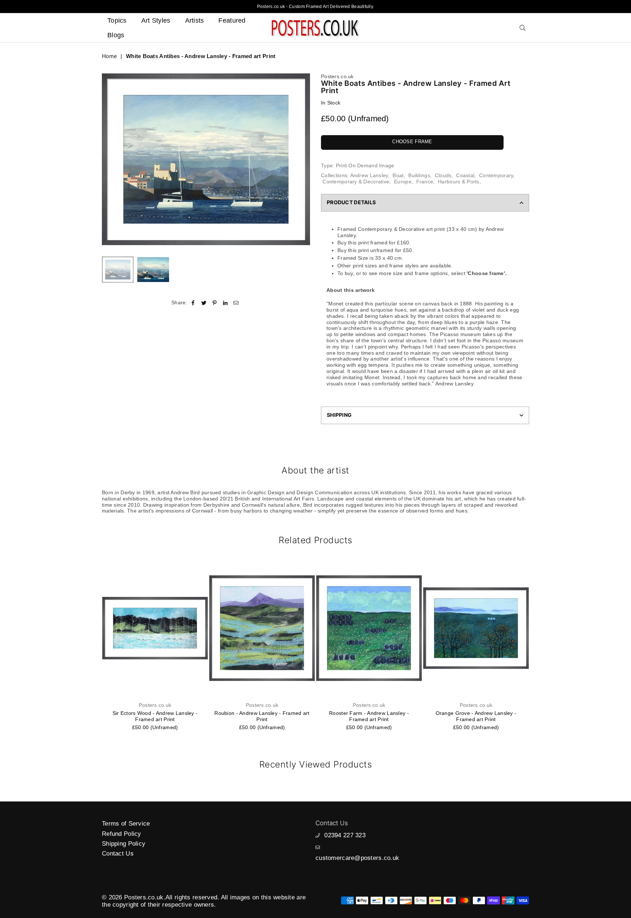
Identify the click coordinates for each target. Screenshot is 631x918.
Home (109, 56)
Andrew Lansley (369, 175)
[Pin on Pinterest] (214, 302)
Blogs (115, 35)
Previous (108, 159)
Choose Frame (412, 141)
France (424, 181)
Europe (403, 181)
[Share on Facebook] (193, 302)
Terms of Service (126, 823)
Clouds (443, 175)
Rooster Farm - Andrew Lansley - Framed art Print (262, 716)
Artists (194, 20)
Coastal (465, 175)
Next (303, 159)
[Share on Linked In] (225, 302)
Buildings (419, 175)
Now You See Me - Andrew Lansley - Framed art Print (476, 716)
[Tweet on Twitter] (204, 302)
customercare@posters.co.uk (357, 857)
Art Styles (156, 20)
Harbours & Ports (458, 181)
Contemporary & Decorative (355, 181)
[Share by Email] (236, 302)
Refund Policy (121, 833)
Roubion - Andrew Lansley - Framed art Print (154, 716)
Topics (117, 20)
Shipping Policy (123, 843)
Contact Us (118, 853)
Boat (398, 175)
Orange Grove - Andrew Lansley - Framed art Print (369, 716)
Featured (231, 20)
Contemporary (496, 175)
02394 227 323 (345, 835)
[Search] (522, 27)
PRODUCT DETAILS (351, 202)
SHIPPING (339, 415)
